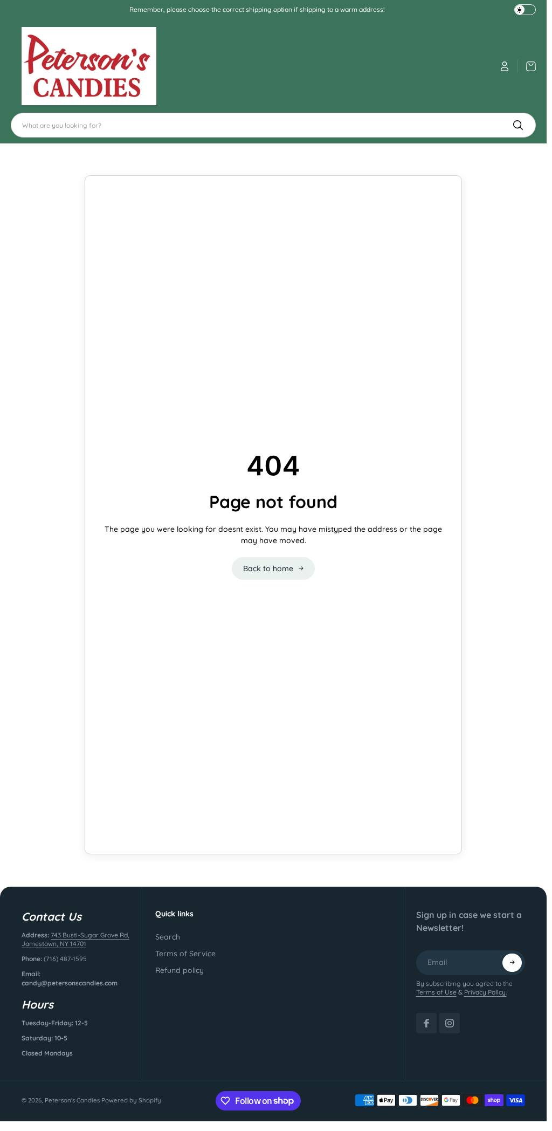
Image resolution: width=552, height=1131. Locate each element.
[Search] (518, 125)
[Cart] (527, 66)
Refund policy (179, 970)
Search (167, 937)
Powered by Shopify (131, 1100)
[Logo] (89, 66)
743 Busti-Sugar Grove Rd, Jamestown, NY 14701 (75, 939)
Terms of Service (185, 953)
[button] (512, 963)
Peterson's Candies (72, 1100)
